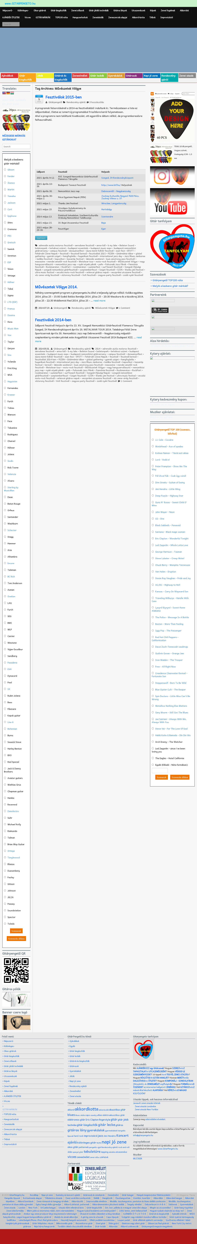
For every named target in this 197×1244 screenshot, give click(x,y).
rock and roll (123, 1147)
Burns (10, 735)
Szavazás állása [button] (16, 938)
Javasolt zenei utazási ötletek (146, 1103)
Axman (11, 589)
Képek (153, 10)
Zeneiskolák (97, 17)
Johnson (12, 890)
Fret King (12, 368)
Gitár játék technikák (99, 10)
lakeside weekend (95, 259)
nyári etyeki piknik (87, 264)
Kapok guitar (14, 715)
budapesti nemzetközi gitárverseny (88, 354)
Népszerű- (8, 10)
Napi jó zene (151, 75)
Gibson (11, 169)
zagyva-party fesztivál (109, 275)
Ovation (11, 596)
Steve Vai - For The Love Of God (171, 728)
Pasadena (12, 662)
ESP (9, 262)
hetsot (159, 1069)
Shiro (10, 222)
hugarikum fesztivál (88, 256)
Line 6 (10, 722)
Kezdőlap (34, 1195)
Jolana (11, 454)
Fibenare (12, 709)
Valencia (12, 474)
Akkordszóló (77, 1201)
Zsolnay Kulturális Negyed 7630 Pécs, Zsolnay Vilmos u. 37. (120, 197)
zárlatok (104, 1157)
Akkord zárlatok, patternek (76, 1204)
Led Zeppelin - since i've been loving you (168, 750)
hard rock (78, 1135)
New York (32, 1207)
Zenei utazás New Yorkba (146, 1109)
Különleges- (23, 10)
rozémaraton (79, 267)
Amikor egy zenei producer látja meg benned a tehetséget (50, 1213)
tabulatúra (92, 1151)
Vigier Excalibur (15, 649)
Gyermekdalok (186, 1204)
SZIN (120, 269)
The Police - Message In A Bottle (172, 617)
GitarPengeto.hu (16, 1195)
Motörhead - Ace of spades (169, 446)
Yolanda (12, 361)
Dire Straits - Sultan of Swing (170, 482)
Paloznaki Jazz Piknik (115, 264)
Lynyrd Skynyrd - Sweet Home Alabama (168, 609)
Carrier (11, 636)
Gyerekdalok (115, 75)
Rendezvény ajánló (168, 77)
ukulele (112, 1151)
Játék (40, 75)
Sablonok (173, 1204)
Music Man (13, 328)
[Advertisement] (98, 49)
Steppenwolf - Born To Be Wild (170, 683)
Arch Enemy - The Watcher (169, 741)
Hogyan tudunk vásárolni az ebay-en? (167, 1210)
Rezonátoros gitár (84, 1223)
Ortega (11, 850)
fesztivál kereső (79, 253)
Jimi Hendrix (110, 1136)
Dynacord (12, 675)
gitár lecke (106, 1124)
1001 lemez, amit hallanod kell (133, 1210)
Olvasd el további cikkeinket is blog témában (100, 1213)
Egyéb (72, 1046)
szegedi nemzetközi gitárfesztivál (61, 269)
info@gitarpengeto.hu (143, 1135)
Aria (10, 550)
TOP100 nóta (61, 17)
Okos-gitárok (40, 10)
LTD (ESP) (12, 302)
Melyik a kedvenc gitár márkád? (170, 286)
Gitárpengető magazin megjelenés (157, 1226)
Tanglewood (14, 857)
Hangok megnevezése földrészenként (154, 1195)
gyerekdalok (96, 1130)
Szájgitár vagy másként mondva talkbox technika (144, 1217)
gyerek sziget (54, 256)
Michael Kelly (14, 824)
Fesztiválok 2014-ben (53, 320)
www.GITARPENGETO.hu (20, 3)
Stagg (10, 536)
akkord (71, 1109)
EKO (10, 755)
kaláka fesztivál (44, 259)
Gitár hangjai (128, 1195)
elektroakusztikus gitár (114, 1115)
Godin (10, 460)
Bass (10, 702)
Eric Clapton (92, 1119)
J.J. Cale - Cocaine (164, 439)
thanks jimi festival (134, 269)
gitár (114, 1119)
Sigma (10, 295)
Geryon (11, 348)
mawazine (40, 261)
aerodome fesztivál (84, 245)
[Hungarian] (12, 93)
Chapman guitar (15, 791)
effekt (99, 1115)
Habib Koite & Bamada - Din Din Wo (173, 735)
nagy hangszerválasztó (119, 367)
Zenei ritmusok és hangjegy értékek (52, 1201)
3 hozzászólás (96, 102)
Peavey (11, 903)
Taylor (11, 341)
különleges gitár (86, 1142)
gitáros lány (77, 1130)
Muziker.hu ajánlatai (161, 417)
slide (70, 1151)
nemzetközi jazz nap (65, 264)
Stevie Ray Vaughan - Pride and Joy (173, 578)
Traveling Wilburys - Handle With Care (170, 599)
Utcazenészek (138, 10)
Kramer (11, 394)
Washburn (13, 523)
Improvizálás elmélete (96, 1201)
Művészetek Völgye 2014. (56, 287)
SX (9, 689)
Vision (10, 269)
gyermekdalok (111, 1130)
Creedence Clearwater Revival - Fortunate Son (169, 674)
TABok (152, 17)
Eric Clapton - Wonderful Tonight (172, 538)
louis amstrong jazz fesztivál (120, 259)
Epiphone (12, 216)
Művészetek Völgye (128, 261)
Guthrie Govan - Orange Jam (169, 653)
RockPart (66, 267)
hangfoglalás (69, 256)
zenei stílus (95, 1157)
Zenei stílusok (77, 10)
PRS (9, 235)
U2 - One (159, 518)
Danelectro (13, 811)
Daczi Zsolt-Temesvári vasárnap (171, 646)
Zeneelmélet (80, 75)
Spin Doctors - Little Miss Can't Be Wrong (171, 697)
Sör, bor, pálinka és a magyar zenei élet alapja (126, 1207)
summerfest (94, 267)
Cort (10, 209)
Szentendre (107, 216)
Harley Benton (15, 748)
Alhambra (12, 556)
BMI (10, 622)
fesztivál (64, 253)
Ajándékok (7, 75)
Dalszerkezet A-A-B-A (155, 1204)
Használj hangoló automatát (74, 1220)
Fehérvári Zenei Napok (46, 253)
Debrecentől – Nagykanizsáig (116, 191)
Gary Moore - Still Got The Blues (171, 712)
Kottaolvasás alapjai (32, 1198)
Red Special (13, 761)
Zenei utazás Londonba (145, 1106)
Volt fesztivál (89, 275)
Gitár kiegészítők (58, 10)
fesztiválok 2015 (97, 253)
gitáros (119, 1125)
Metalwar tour (86, 261)
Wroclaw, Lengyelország (113, 203)
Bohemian (12, 728)
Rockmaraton (52, 267)
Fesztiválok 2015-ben (64, 97)
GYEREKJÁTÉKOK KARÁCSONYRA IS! (172, 346)
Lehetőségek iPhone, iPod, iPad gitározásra (38, 1220)
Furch (10, 401)
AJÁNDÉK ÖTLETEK (11, 17)
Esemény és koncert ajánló (68, 1195)
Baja (103, 222)
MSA (10, 374)
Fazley (11, 877)
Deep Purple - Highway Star (169, 495)
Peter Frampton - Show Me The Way (169, 467)
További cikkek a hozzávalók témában (75, 1226)
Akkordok (184, 10)
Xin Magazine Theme (185, 1195)
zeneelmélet (83, 1157)
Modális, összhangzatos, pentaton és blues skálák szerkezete (138, 1201)
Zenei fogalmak (168, 10)
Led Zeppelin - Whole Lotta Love (171, 545)
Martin (11, 189)
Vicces (28, 17)
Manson (12, 414)
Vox (9, 335)
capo (87, 1115)
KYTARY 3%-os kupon (162, 404)
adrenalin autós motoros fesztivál (56, 245)
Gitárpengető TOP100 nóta (168, 280)
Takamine (12, 427)
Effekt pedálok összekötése (102, 1220)
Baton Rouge (14, 503)
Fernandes (13, 388)
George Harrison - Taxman (168, 551)
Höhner (11, 447)
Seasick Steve (14, 742)
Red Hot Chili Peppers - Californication (165, 638)
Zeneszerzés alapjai (117, 17)
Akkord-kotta (138, 17)
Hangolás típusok (12, 1198)
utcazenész (121, 1152)
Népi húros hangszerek (44, 1226)
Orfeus (11, 510)
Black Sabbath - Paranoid (168, 525)
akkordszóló (104, 1109)
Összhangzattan (122, 1198)
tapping (104, 1151)
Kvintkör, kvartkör (141, 1198)
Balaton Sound (127, 245)
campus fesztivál (58, 250)
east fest (120, 250)
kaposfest (60, 259)
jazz (100, 1135)
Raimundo (12, 831)
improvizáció (91, 1136)
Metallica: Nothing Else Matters (171, 705)
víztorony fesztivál (70, 275)
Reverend (12, 804)
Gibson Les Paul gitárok (158, 1223)
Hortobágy (106, 209)
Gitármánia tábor (124, 253)
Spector (11, 917)
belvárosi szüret (58, 248)
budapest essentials (78, 248)
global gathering (94, 359)
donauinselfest (76, 250)
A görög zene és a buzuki (92, 1217)
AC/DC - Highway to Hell (167, 584)
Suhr (10, 817)
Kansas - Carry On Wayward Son (171, 591)
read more (99, 300)
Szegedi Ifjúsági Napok (98, 372)
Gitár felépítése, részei (42, 1223)
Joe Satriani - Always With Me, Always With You (169, 720)
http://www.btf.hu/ (111, 185)
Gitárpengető (55, 102)
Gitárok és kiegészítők (61, 77)
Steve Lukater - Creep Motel (169, 558)
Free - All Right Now (165, 666)
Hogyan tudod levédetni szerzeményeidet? (96, 1210)
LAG (10, 603)
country (93, 1115)
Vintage (11, 275)
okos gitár (73, 1147)
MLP (10, 629)
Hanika (11, 798)
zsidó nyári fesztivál (133, 275)
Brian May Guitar (16, 844)
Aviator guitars (15, 778)
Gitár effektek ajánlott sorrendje (148, 1220)
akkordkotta (86, 1108)
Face (10, 421)
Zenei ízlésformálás (15, 1210)
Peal (10, 682)
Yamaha (12, 196)
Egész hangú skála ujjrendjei (48, 1204)
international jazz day (111, 256)
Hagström (12, 381)
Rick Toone (13, 467)
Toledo (11, 923)
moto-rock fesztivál (106, 261)
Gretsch (12, 242)
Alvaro (11, 480)
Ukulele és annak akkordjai (66, 1217)
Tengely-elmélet (134, 1204)
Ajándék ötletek (179, 1213)
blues (71, 1114)
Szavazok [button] (16, 931)
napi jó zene (114, 1141)
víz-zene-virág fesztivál (47, 275)
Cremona (12, 229)
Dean (10, 497)
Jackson (11, 202)
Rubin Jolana (14, 695)
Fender (11, 176)
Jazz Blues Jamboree (134, 256)
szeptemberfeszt (88, 269)
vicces (72, 1156)
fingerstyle (104, 1119)
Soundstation (14, 910)
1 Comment (124, 307)
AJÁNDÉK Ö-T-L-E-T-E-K (134, 1213)
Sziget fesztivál (107, 269)
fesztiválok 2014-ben (45, 359)
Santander (13, 517)
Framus (11, 308)
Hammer (12, 543)
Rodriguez (13, 434)
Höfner (11, 282)
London (22, 1207)
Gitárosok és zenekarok (94, 1195)
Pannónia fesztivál (105, 370)
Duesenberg (14, 870)
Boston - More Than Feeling (169, 624)
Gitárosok (131, 75)
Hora (10, 321)
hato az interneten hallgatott (163, 1085)
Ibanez (11, 182)
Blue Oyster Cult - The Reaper (170, 689)
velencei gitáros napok (97, 272)
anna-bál (101, 245)
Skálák (96, 1198)
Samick (11, 249)
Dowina (11, 315)
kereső (48, 364)
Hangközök (107, 1198)
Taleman (12, 570)
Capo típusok (112, 1217)
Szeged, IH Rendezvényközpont (117, 177)
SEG (9, 616)
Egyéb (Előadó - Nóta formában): (171, 764)
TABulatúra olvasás (53, 1198)
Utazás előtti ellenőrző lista (71, 1207)
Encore (11, 563)
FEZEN (111, 253)
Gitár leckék (97, 75)
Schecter (12, 530)
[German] (8, 93)
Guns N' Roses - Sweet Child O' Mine (169, 504)
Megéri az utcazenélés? (160, 1207)
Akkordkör (158, 1198)
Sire (9, 355)
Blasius (11, 864)
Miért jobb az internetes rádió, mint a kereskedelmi (50, 1210)
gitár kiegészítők (87, 1125)
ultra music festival (44, 272)
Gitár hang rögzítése (183, 1207)
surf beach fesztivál (112, 267)
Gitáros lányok (120, 10)
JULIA (11, 897)
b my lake (112, 245)
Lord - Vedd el (162, 459)
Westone (12, 642)
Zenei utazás (186, 75)
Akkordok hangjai (174, 1198)
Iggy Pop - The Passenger (168, 630)
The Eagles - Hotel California (169, 758)
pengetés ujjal (95, 1147)
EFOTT (130, 250)
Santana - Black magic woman (170, 531)
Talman (11, 837)
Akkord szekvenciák (130, 1226)
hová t (175, 1074)
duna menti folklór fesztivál (100, 250)
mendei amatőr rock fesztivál (61, 261)
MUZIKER (137, 1158)
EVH (9, 669)
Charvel (11, 441)
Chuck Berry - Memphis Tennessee (172, 565)
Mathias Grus (14, 784)
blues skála (80, 1115)
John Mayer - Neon (165, 512)
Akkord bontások (25, 1201)
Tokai (10, 288)
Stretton (12, 255)
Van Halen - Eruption (165, 571)
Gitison (11, 884)
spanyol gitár (77, 1152)
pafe (100, 264)
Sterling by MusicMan (11, 489)
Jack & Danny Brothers (12, 770)
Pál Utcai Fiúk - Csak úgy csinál (170, 475)
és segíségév (158, 1084)
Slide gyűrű (114, 1223)
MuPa (99, 1142)
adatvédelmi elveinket (155, 1119)
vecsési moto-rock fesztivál (70, 272)
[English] (4, 93)
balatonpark (41, 248)
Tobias (11, 408)
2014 (97, 348)
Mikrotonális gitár (64, 1223)
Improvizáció (166, 17)
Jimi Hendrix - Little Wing (167, 489)
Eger (103, 228)
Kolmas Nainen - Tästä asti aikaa (171, 453)
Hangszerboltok (80, 17)
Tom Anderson (15, 583)
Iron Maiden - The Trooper (169, 660)
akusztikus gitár (117, 1109)
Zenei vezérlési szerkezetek (77, 1198)
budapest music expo (101, 248)
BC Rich (11, 576)
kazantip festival (75, 259)
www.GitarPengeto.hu (168, 1148)
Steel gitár (100, 1223)
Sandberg (12, 656)
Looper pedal (124, 1220)
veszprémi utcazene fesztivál (126, 272)
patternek (84, 1147)
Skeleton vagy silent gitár (133, 1223)
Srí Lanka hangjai (48, 1207)
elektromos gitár (76, 1119)
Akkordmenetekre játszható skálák (108, 1204)
